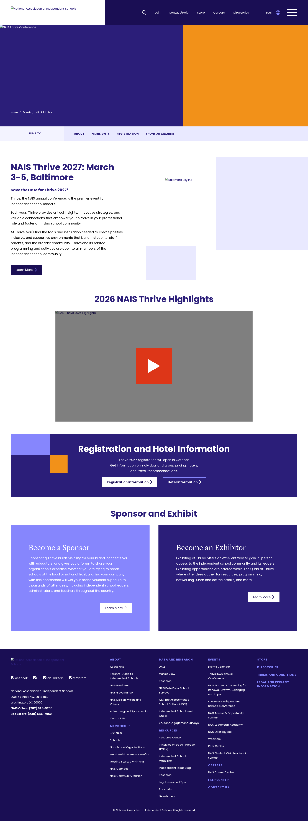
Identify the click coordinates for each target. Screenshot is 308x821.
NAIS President (119, 685)
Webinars (214, 739)
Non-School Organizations (127, 747)
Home (15, 112)
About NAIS (117, 667)
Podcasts (165, 789)
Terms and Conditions (276, 675)
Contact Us (117, 718)
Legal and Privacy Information (273, 684)
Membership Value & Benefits (129, 754)
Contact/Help (179, 13)
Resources (168, 731)
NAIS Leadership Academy (225, 724)
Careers (219, 13)
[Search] (144, 12)
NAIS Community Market (126, 776)
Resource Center (170, 737)
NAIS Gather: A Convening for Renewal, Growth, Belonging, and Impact (227, 690)
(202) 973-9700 (41, 708)
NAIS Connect (119, 769)
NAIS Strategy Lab (220, 732)
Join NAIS (116, 733)
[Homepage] (43, 12)
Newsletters (167, 796)
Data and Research (176, 660)
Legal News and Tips (172, 782)
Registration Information (128, 482)
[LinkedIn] (53, 677)
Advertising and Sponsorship (129, 711)
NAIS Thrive (44, 112)
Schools (115, 740)
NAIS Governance (121, 692)
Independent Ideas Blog (175, 768)
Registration (128, 134)
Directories (241, 13)
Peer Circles (216, 746)
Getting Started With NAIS (127, 761)
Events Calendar (219, 667)
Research (165, 681)
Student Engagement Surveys (179, 723)
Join (157, 13)
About (79, 134)
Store (201, 13)
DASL (162, 667)
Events (27, 112)
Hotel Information (183, 482)
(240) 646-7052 (40, 714)
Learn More (25, 269)
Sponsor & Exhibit (160, 134)
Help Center (218, 780)
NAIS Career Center (221, 772)
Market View (167, 674)
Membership (120, 726)
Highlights (101, 134)
